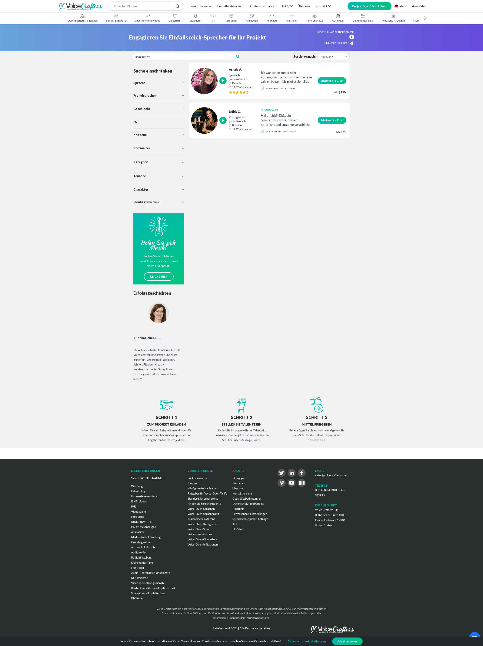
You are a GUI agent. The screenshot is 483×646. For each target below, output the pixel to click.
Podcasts (272, 20)
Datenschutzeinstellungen (307, 641)
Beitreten (238, 483)
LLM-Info (238, 529)
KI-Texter (137, 598)
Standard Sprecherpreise (203, 498)
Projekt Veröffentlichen (369, 6)
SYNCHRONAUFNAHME (146, 478)
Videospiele (138, 511)
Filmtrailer (292, 20)
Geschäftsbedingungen (246, 498)
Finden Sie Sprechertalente (204, 503)
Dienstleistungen (229, 6)
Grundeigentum (141, 542)
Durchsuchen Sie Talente (83, 20)
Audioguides (139, 552)
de (402, 6)
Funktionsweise (201, 6)
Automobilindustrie (143, 547)
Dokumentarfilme (363, 20)
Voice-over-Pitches (200, 534)
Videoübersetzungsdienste (148, 583)
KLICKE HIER (159, 276)
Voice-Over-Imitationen (203, 544)
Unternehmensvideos (147, 20)
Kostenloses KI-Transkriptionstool (153, 588)
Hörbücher (231, 20)
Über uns (304, 6)
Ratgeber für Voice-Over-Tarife (207, 493)
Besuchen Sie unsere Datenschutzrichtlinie (254, 641)
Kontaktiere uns (242, 493)
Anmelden (419, 6)
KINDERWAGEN (141, 521)
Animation (252, 20)
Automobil (338, 20)
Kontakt (321, 6)
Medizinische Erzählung (146, 537)
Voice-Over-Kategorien (203, 524)
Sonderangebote (116, 20)
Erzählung (195, 20)
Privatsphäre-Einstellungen (249, 513)
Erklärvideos (139, 501)
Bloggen (193, 483)
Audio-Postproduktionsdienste (150, 572)
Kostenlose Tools (261, 6)
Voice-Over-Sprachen (201, 508)
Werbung (137, 486)
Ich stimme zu (347, 641)
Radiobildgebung (141, 557)
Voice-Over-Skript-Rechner (148, 593)
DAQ (285, 6)
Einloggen (238, 478)
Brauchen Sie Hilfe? (336, 42)
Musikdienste (139, 578)
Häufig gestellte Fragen (203, 488)
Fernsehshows (314, 20)
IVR (213, 20)
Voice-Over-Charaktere (202, 539)
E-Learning (175, 20)
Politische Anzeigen (393, 20)
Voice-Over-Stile (198, 529)
